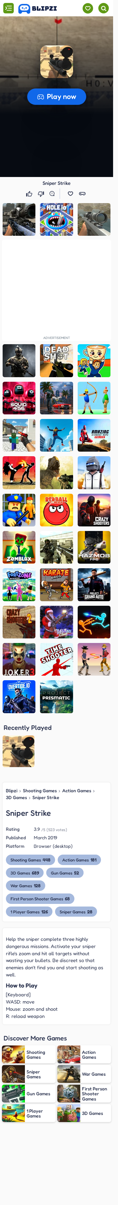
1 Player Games (29, 911)
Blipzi (11, 790)
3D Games (16, 797)
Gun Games (65, 873)
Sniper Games (76, 911)
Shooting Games (40, 790)
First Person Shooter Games (40, 898)
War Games (25, 885)
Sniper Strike (45, 797)
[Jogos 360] (42, 9)
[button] (56, 61)
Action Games (76, 790)
